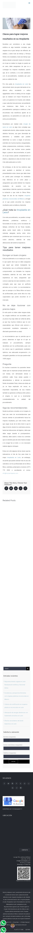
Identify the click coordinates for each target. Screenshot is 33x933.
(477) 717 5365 (26, 862)
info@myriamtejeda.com (10, 473)
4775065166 (26, 864)
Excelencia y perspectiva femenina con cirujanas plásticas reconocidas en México (16, 696)
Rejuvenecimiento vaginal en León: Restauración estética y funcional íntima (15, 685)
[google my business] (14, 797)
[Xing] (20, 788)
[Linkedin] (12, 788)
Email (28, 929)
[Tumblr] (20, 783)
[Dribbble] (24, 783)
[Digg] (28, 783)
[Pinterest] (16, 783)
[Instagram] (12, 783)
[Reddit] (16, 788)
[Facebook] (4, 783)
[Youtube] (8, 783)
